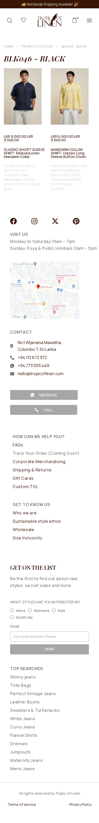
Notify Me (24, 617)
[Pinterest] (76, 221)
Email (14, 626)
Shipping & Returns (32, 470)
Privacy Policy (80, 804)
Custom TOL (25, 486)
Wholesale (23, 529)
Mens (21, 610)
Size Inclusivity (27, 538)
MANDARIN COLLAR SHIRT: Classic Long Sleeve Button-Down (68, 153)
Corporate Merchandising (39, 461)
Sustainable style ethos (37, 521)
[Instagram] (34, 221)
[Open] (23, 20)
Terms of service (22, 804)
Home (8, 46)
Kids (61, 610)
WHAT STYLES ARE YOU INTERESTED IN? (45, 602)
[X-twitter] (55, 221)
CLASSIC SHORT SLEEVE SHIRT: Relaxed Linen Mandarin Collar (24, 153)
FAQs (18, 445)
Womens (42, 610)
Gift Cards (23, 478)
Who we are (25, 513)
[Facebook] (13, 221)
